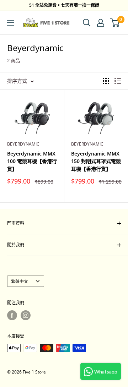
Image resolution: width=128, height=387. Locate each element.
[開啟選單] (10, 23)
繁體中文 (19, 281)
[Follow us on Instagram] (26, 315)
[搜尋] (87, 23)
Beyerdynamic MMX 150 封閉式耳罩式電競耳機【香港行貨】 (96, 161)
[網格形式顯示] (106, 81)
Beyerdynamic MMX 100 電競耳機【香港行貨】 (32, 161)
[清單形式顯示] (117, 81)
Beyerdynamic (23, 144)
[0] (115, 22)
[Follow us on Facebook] (12, 315)
